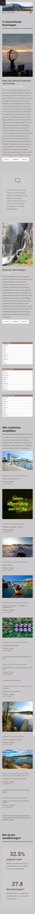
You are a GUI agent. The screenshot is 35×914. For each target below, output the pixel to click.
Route (25, 159)
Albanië (4, 347)
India (4, 371)
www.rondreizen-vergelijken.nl (20, 448)
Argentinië (5, 377)
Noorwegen (5, 345)
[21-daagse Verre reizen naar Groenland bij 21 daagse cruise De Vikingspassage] (17, 760)
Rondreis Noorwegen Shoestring (15, 603)
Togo (4, 361)
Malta (4, 411)
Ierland (4, 405)
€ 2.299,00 (7, 612)
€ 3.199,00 (7, 696)
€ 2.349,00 (7, 650)
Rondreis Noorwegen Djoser (13, 524)
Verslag (16, 159)
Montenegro (5, 359)
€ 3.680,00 (7, 784)
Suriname (5, 385)
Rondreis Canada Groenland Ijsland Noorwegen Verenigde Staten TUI (15, 775)
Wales (4, 351)
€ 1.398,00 (7, 484)
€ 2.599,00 (7, 674)
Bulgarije (5, 379)
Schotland (5, 407)
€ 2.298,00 (7, 570)
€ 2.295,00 (7, 532)
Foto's (6, 159)
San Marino (5, 355)
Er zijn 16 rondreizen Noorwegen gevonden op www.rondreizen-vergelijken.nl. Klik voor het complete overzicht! (16, 818)
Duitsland (5, 373)
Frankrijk (5, 403)
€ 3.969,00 (7, 807)
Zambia (4, 357)
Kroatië (4, 353)
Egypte (4, 387)
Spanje (4, 349)
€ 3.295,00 (7, 745)
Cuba (4, 399)
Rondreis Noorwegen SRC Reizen (15, 476)
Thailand (5, 363)
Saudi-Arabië (6, 375)
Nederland (5, 389)
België (4, 381)
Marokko (5, 413)
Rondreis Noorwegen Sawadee (14, 665)
